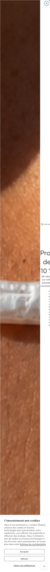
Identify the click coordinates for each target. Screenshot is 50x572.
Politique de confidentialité (33, 544)
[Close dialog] (46, 3)
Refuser (24, 558)
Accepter (24, 551)
